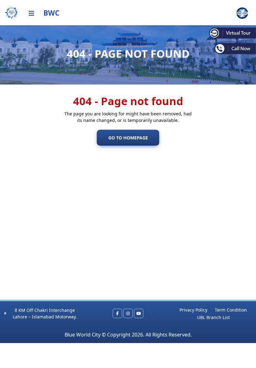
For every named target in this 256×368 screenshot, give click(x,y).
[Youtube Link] (138, 313)
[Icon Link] (31, 13)
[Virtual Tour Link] (232, 33)
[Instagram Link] (128, 313)
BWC (51, 13)
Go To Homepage (128, 138)
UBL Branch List (213, 317)
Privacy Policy (193, 310)
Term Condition (231, 310)
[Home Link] (11, 12)
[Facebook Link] (117, 313)
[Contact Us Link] (232, 48)
